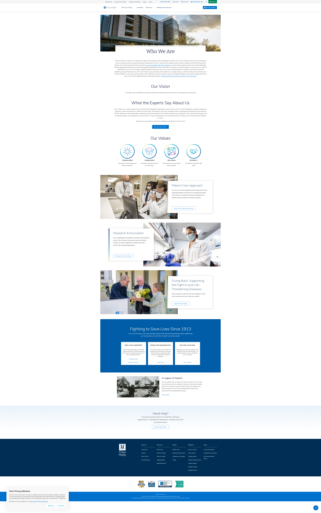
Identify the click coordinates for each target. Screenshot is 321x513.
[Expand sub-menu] (133, 7)
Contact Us (144, 449)
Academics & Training (134, 2)
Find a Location (192, 449)
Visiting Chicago (192, 467)
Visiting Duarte (192, 456)
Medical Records (161, 463)
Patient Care (108, 2)
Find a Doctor (192, 453)
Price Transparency (209, 449)
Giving (144, 2)
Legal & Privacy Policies (210, 453)
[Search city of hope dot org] (206, 1)
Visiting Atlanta (192, 463)
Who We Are (145, 456)
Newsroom (149, 7)
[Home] (123, 450)
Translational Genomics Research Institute (172, 76)
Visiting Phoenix (192, 470)
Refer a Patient (161, 456)
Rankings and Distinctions (164, 7)
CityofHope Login (197, 1)
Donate (213, 1)
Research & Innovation (120, 2)
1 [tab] (171, 215)
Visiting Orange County (194, 460)
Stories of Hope (161, 453)
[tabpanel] (139, 197)
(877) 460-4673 (166, 1)
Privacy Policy (44, 501)
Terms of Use (33, 501)
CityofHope (161, 460)
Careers (176, 1)
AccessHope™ (192, 76)
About (150, 2)
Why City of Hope (126, 7)
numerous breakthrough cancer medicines (158, 65)
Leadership (140, 7)
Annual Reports (145, 460)
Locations (185, 1)
